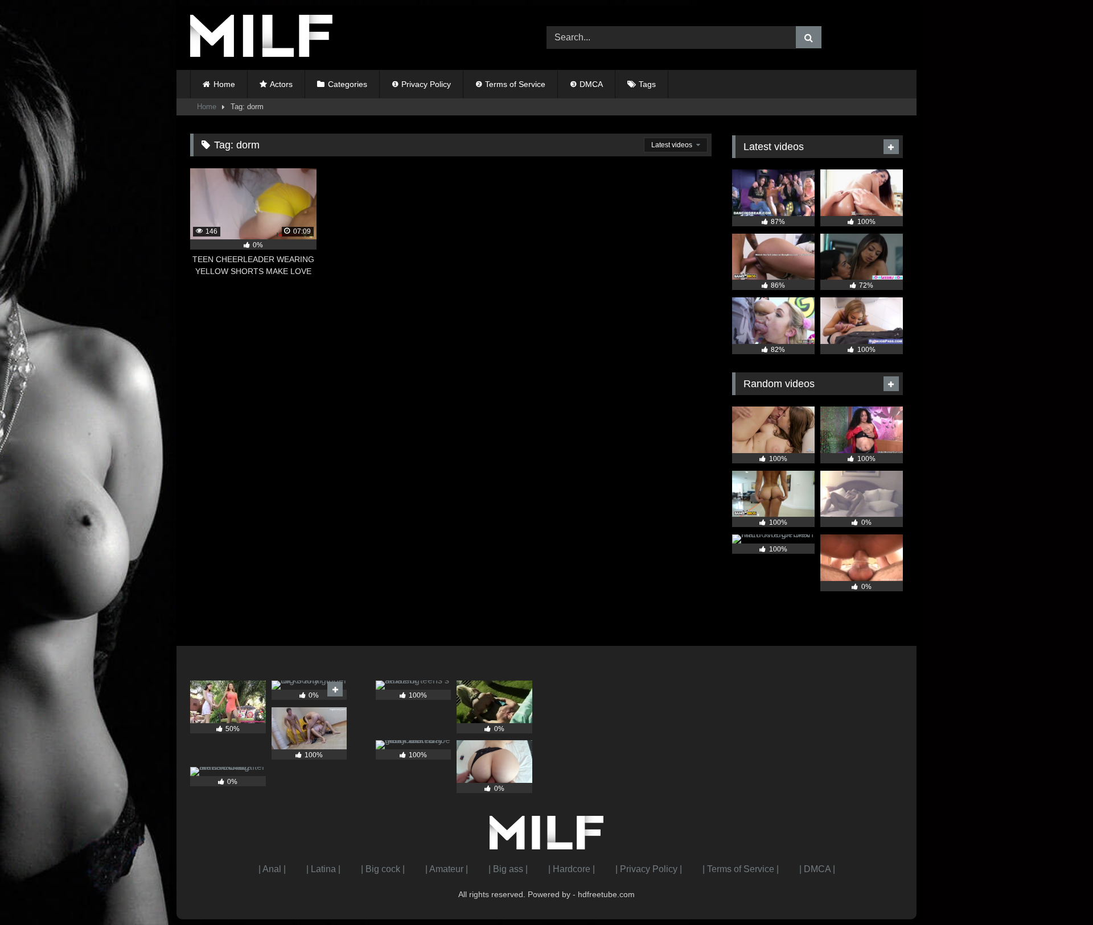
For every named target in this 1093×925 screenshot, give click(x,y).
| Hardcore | (571, 869)
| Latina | (323, 869)
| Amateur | (446, 869)
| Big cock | (383, 869)
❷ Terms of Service (510, 84)
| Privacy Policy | (648, 869)
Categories (347, 84)
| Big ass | (508, 869)
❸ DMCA (586, 84)
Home (224, 84)
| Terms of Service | (740, 869)
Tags (647, 84)
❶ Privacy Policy (421, 84)
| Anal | (272, 869)
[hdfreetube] (261, 38)
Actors (281, 84)
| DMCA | (817, 869)
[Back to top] (1057, 891)
